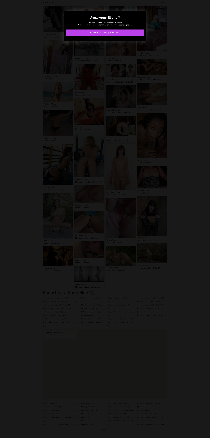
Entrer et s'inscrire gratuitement (105, 32)
